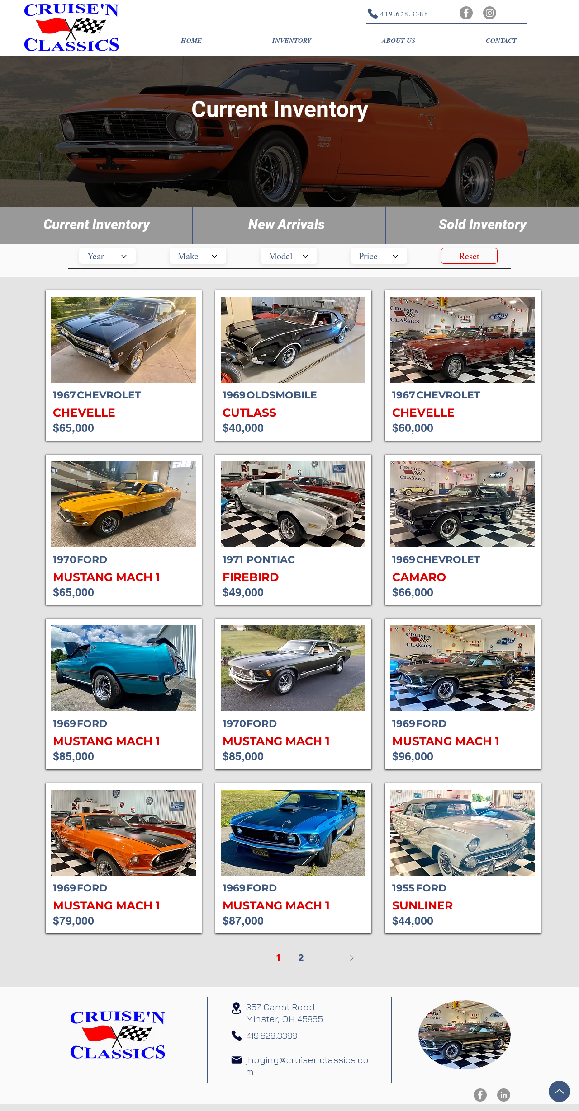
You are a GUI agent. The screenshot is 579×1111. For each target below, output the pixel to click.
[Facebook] (466, 12)
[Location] (236, 1008)
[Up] (559, 1091)
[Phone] (236, 1035)
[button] (291, 40)
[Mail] (236, 1060)
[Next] (351, 958)
